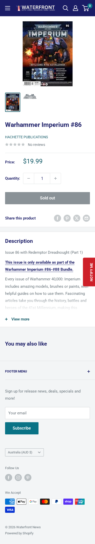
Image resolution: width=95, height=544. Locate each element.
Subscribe (22, 428)
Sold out (47, 198)
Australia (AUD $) (20, 452)
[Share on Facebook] (57, 218)
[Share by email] (86, 218)
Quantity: (12, 178)
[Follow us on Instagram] (18, 477)
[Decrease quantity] (28, 178)
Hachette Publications (26, 137)
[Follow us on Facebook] (8, 477)
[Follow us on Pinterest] (27, 477)
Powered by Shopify (19, 533)
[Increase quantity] (55, 178)
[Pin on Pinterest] (67, 218)
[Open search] (65, 8)
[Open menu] (7, 8)
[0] (86, 8)
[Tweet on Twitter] (76, 218)
